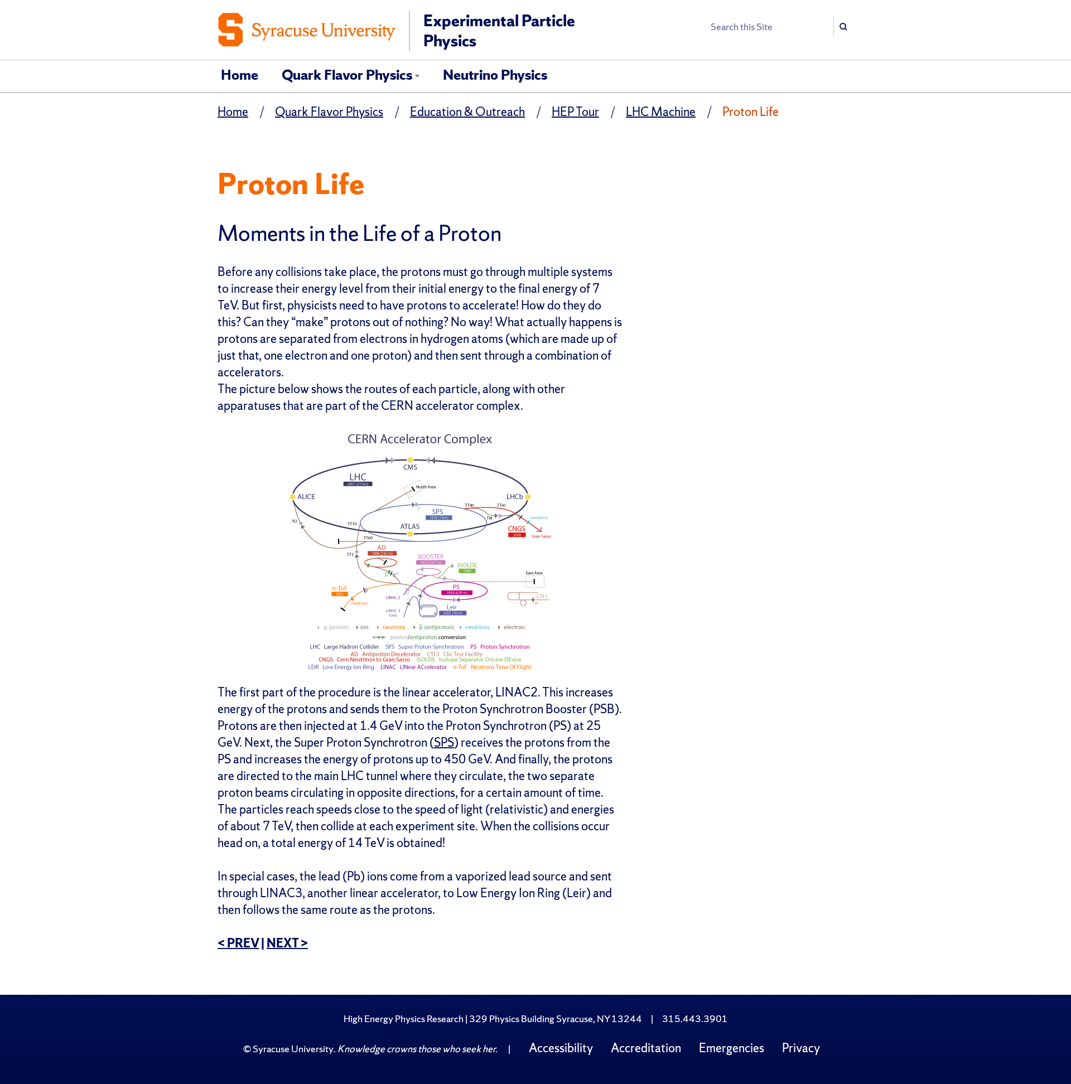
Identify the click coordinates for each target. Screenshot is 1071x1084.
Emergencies (731, 1048)
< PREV (238, 943)
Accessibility (561, 1048)
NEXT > (287, 943)
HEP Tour (575, 112)
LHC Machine (661, 112)
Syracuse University (293, 1048)
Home (239, 74)
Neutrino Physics (495, 74)
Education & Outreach (467, 112)
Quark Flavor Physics (347, 74)
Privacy (801, 1048)
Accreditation (646, 1048)
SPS (444, 742)
